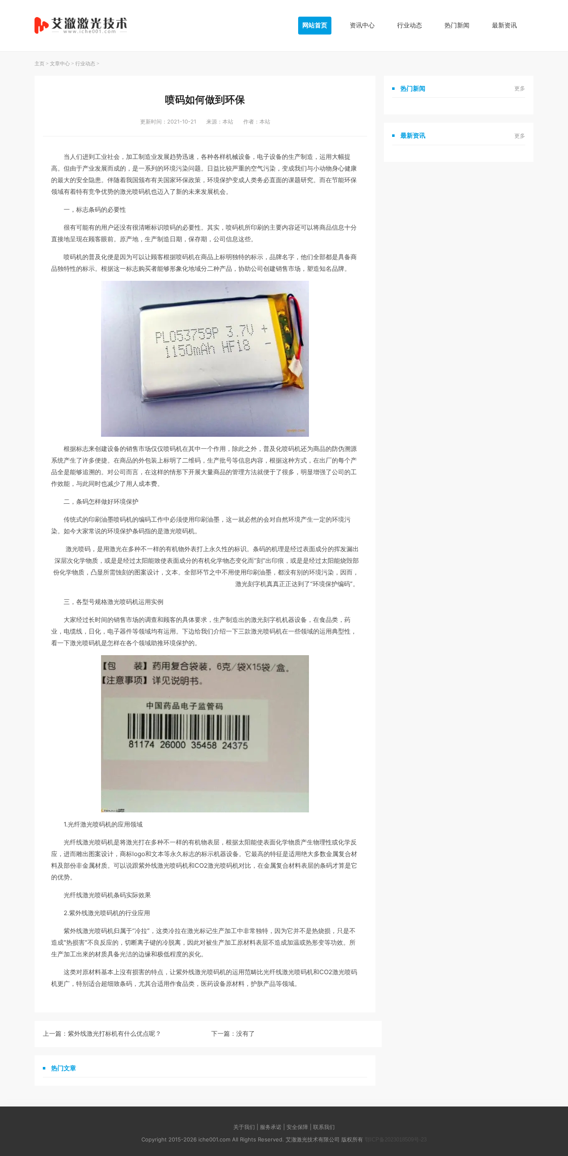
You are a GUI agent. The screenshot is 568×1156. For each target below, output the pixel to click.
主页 (39, 64)
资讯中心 (362, 25)
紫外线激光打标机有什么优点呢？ (114, 1033)
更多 (519, 88)
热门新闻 (457, 25)
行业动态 (409, 25)
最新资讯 (504, 25)
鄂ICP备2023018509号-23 (396, 1139)
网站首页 (314, 25)
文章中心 (60, 64)
